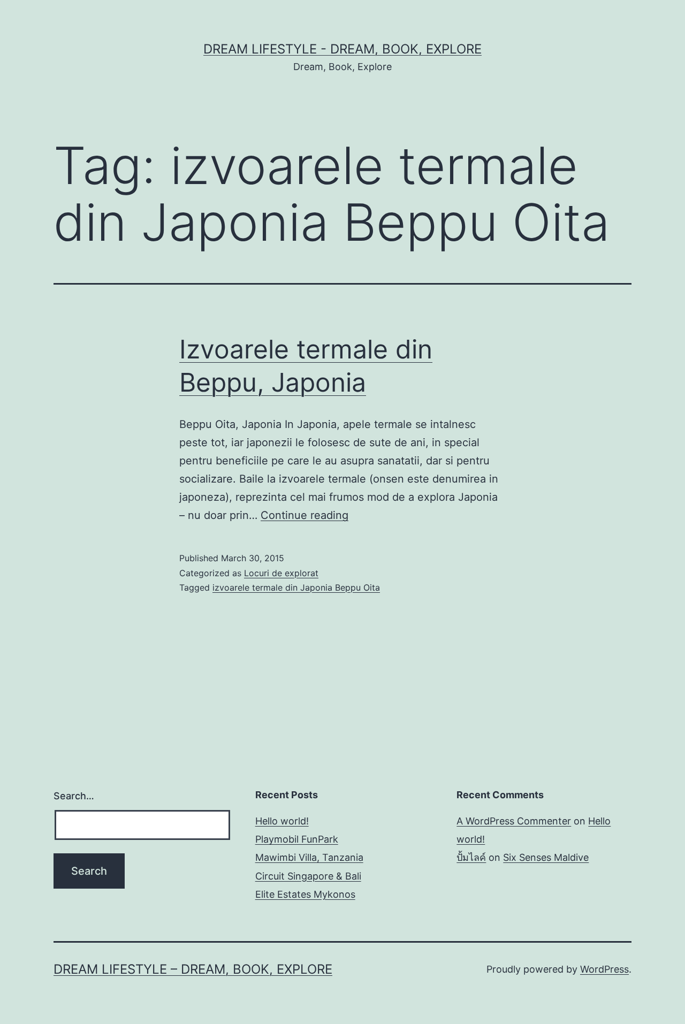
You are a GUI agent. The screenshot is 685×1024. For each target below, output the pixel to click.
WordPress (604, 969)
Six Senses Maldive (546, 857)
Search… (74, 795)
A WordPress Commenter (513, 821)
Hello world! (282, 821)
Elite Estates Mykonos (305, 894)
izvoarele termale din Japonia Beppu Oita (296, 587)
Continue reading (304, 515)
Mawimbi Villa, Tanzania (309, 857)
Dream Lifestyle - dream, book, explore (342, 49)
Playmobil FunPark (296, 839)
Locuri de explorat (281, 573)
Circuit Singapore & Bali (308, 876)
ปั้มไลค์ (471, 857)
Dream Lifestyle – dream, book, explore (193, 969)
